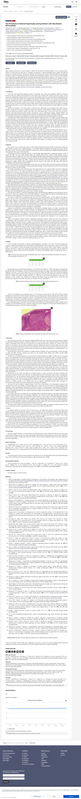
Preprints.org (44, 757)
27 (61, 233)
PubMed (28, 487)
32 (36, 379)
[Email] (7, 652)
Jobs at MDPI (6, 760)
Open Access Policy (7, 757)
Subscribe (6, 781)
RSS (26, 743)
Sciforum (43, 753)
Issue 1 (21, 11)
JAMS (42, 764)
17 (20, 114)
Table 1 (10, 251)
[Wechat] (17, 652)
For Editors (24, 757)
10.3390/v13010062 (28, 11)
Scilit (24, 487)
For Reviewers (25, 755)
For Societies (25, 762)
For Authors (24, 753)
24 (44, 195)
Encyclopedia (44, 762)
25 (62, 198)
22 (24, 167)
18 (44, 128)
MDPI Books (44, 755)
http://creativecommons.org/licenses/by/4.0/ (46, 644)
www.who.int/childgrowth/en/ (42, 178)
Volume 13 (16, 11)
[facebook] (15, 652)
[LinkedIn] (12, 652)
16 (19, 114)
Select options (7, 775)
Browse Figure (21, 63)
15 (18, 114)
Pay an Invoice (6, 755)
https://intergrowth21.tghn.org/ (52, 176)
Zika (12, 87)
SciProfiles (43, 760)
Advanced (74, 6)
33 (49, 399)
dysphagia (37, 87)
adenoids (23, 87)
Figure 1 (64, 303)
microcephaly (17, 87)
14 (16, 114)
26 (39, 206)
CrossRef (20, 487)
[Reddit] (20, 652)
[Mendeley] (23, 652)
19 (45, 128)
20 (32, 134)
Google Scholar (13, 487)
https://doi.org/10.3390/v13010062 (25, 53)
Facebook (63, 755)
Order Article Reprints (61, 17)
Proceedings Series (45, 766)
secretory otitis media (46, 87)
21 (34, 134)
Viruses (10, 11)
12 (11, 101)
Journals (5, 11)
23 (19, 175)
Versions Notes (31, 63)
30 (63, 363)
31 (53, 376)
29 (61, 363)
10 (9, 101)
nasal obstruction (30, 87)
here (63, 685)
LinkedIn (62, 753)
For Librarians (25, 758)
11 (10, 101)
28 (60, 363)
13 (15, 114)
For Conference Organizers (28, 764)
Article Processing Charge (9, 753)
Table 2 (47, 278)
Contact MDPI (6, 758)
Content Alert (32, 743)
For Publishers (25, 760)
